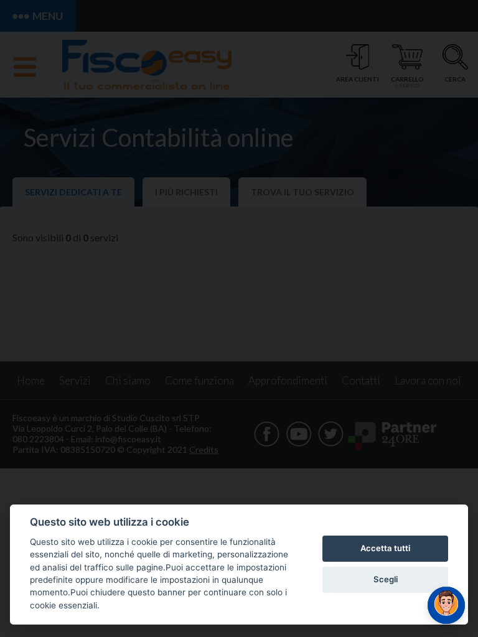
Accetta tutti (385, 548)
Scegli (385, 579)
